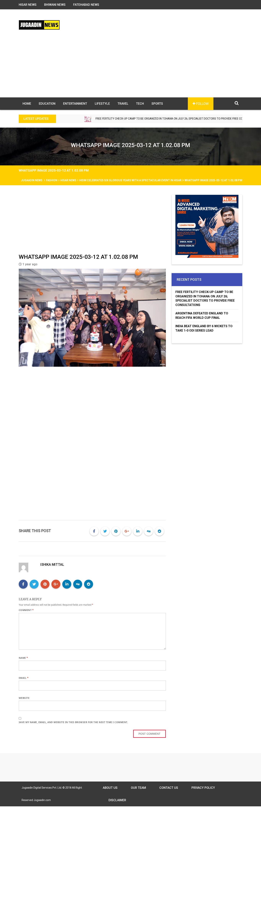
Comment (26, 610)
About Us (110, 788)
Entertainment (75, 103)
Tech (140, 103)
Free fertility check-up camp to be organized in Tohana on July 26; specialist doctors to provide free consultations (147, 118)
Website (24, 698)
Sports (157, 103)
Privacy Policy (203, 788)
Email (23, 678)
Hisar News (27, 4)
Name (23, 657)
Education (47, 103)
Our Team (138, 788)
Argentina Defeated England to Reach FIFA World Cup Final (201, 316)
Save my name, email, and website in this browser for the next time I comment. (73, 722)
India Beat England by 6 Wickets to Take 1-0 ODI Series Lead (204, 328)
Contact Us (168, 788)
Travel (123, 103)
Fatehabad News (86, 4)
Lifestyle (102, 103)
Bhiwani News (55, 4)
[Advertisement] (130, 68)
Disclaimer (117, 800)
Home (27, 103)
